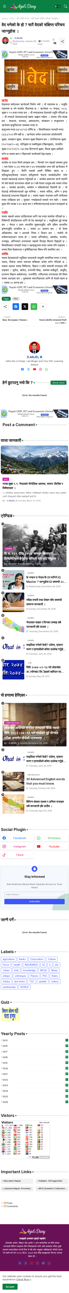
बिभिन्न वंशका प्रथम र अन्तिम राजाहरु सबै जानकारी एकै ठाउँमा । (45, 804)
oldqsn (6, 975)
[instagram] (40, 369)
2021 (35, 1074)
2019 (35, 1062)
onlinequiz (20, 975)
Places (34, 975)
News (54, 970)
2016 (35, 1046)
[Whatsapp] (34, 306)
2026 (35, 1102)
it (49, 964)
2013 (35, 1040)
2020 (35, 1068)
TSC (31, 981)
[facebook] (22, 369)
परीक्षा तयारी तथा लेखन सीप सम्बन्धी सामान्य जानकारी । (44, 602)
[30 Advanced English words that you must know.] (13, 781)
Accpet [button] (10, 1286)
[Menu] (4, 6)
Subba (6, 981)
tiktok (20, 855)
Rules (55, 975)
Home (5, 18)
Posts (9, 1203)
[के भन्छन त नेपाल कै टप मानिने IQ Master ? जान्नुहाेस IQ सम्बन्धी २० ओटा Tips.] (13, 580)
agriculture (8, 959)
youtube (54, 846)
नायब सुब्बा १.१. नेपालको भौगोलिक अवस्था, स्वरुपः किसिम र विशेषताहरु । (33, 486)
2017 (35, 1051)
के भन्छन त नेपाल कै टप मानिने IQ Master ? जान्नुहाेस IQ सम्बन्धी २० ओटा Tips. (45, 580)
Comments (12, 1206)
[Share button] (43, 306)
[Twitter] (25, 306)
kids (16, 970)
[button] (57, 6)
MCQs (43, 970)
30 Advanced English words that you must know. (45, 781)
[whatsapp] (46, 369)
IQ (43, 964)
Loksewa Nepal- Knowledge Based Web (18, 1188)
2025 (35, 1096)
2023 (35, 1085)
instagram (19, 846)
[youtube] (34, 369)
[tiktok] (49, 1263)
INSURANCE (31, 964)
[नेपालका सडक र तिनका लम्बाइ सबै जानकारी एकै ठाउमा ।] (13, 624)
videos (55, 981)
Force (6, 964)
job (56, 964)
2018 (35, 1057)
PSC (12, 18)
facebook (19, 838)
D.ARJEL (33, 357)
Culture (52, 959)
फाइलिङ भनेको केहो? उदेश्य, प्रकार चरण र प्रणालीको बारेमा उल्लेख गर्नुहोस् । (45, 647)
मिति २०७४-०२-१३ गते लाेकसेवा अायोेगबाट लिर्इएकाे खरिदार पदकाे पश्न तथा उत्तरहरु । (45, 670)
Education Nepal (12, 1180)
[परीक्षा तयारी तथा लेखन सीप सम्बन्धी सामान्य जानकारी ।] (13, 602)
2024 (35, 1091)
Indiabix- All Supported (50, 1180)
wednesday (9, 987)
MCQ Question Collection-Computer (53, 1188)
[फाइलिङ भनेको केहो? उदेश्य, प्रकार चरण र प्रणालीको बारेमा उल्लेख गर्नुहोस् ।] (13, 647)
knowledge (29, 970)
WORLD (24, 987)
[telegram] (43, 1263)
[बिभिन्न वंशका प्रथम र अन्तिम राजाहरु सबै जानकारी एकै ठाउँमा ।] (13, 804)
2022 (35, 1079)
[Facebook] (16, 306)
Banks (22, 959)
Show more (58, 382)
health (17, 964)
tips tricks (19, 981)
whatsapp (54, 838)
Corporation (36, 959)
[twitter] (28, 369)
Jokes (6, 970)
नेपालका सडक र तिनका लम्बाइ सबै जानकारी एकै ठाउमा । (43, 624)
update (43, 981)
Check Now (22, 1279)
